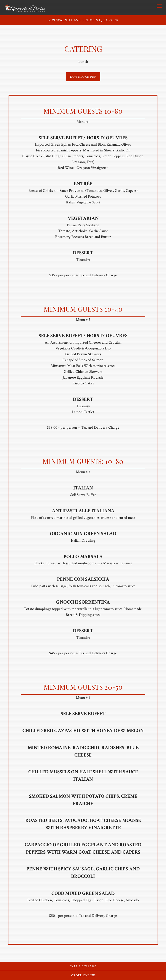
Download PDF (83, 77)
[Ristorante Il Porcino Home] (25, 8)
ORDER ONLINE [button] (83, 975)
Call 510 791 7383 (83, 966)
